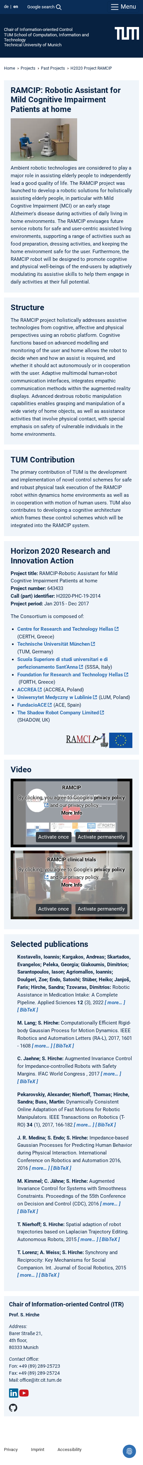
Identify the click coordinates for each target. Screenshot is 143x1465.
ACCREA (27, 690)
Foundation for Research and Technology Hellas (70, 675)
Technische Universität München (53, 644)
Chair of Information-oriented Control (38, 29)
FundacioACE (32, 705)
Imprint (37, 1449)
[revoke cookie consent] (129, 1451)
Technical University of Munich (33, 44)
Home (9, 68)
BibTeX (27, 1010)
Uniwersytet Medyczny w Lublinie (54, 697)
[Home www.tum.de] (127, 33)
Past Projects (53, 68)
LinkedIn (13, 1393)
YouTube (24, 1393)
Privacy (11, 1449)
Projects (28, 68)
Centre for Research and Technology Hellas (65, 629)
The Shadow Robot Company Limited (58, 713)
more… (114, 1003)
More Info (71, 813)
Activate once (53, 837)
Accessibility (69, 1449)
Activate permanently (101, 837)
